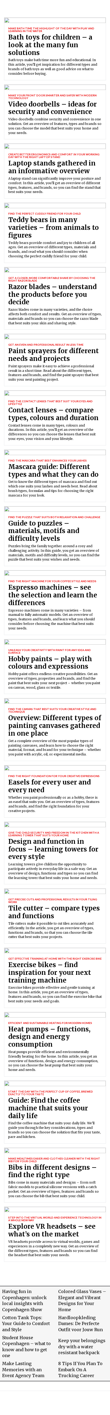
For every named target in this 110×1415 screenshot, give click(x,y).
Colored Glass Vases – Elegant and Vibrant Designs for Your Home (82, 1300)
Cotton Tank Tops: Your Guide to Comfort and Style (26, 1323)
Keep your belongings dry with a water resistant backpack (81, 1346)
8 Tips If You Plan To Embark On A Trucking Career (80, 1369)
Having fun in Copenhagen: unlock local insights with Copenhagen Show (24, 1300)
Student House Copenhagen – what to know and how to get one (26, 1346)
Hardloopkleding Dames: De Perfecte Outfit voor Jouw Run (80, 1323)
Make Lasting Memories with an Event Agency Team (23, 1369)
